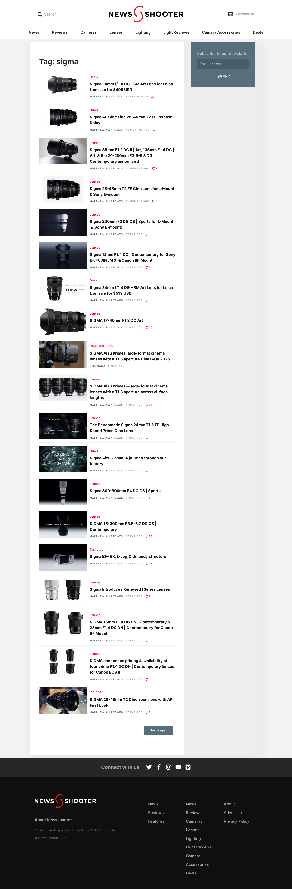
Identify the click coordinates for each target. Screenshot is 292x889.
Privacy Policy (236, 821)
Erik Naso (97, 365)
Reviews (60, 32)
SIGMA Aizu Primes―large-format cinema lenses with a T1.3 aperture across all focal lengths (129, 392)
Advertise (233, 812)
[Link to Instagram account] (168, 767)
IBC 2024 (96, 692)
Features (156, 821)
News (34, 32)
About (229, 804)
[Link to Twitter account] (149, 767)
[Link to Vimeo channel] (188, 767)
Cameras (88, 32)
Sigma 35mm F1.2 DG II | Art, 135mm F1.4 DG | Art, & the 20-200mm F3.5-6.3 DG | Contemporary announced (132, 156)
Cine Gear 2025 (101, 346)
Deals (258, 32)
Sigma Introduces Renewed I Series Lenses (130, 589)
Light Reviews (176, 32)
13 (150, 536)
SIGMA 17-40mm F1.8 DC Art (116, 320)
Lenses (116, 32)
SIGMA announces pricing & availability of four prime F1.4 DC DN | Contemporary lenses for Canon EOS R (132, 666)
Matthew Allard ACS (106, 96)
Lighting (143, 32)
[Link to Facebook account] (159, 767)
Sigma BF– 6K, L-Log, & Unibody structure (128, 556)
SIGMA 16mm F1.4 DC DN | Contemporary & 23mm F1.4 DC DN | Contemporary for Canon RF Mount (131, 628)
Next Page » (158, 730)
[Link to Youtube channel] (178, 767)
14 (150, 404)
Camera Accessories (221, 32)
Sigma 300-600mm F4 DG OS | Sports (125, 491)
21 (150, 563)
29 (150, 327)
